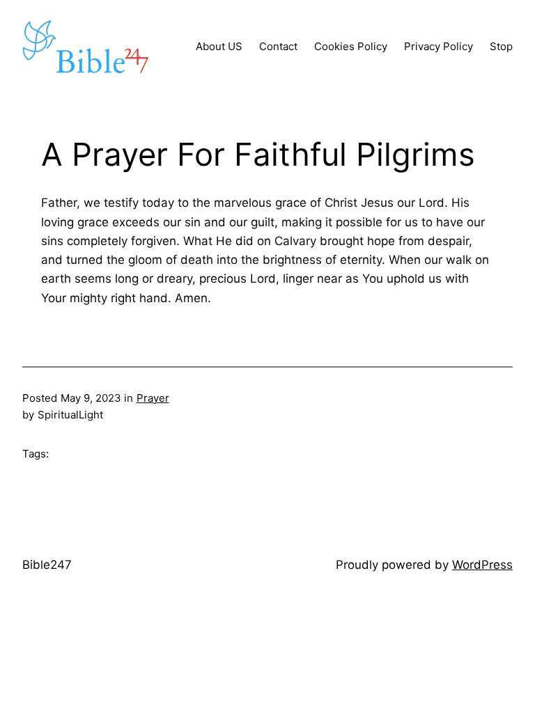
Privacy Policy (438, 46)
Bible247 (47, 565)
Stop (501, 46)
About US (219, 46)
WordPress (482, 565)
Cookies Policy (350, 46)
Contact (278, 46)
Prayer (153, 398)
